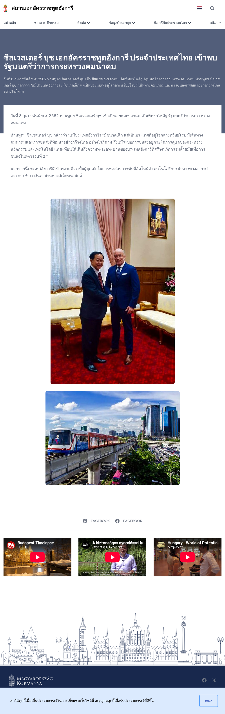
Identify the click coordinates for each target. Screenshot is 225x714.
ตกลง (208, 701)
